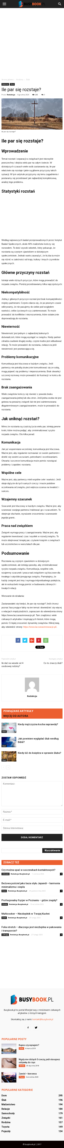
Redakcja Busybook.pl (20, 874)
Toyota (5, 1126)
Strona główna (7, 79)
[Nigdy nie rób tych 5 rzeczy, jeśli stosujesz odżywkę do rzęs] (8, 1063)
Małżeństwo (8, 1104)
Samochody (8, 1113)
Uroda (4, 904)
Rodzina (5, 84)
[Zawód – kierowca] (8, 1077)
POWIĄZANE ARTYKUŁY (18, 711)
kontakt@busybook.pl (42, 1019)
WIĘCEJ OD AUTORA (15, 716)
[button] (60, 4)
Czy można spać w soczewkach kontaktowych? (28, 869)
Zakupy (5, 935)
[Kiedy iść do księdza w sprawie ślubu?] (8, 756)
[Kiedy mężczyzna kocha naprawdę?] (8, 728)
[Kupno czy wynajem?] (8, 1049)
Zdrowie (5, 874)
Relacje (5, 1109)
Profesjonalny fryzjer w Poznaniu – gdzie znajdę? (29, 900)
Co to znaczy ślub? (53, 663)
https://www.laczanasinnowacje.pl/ (39, 627)
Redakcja (11, 94)
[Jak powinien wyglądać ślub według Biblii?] (8, 742)
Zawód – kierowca (28, 1074)
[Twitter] (36, 1028)
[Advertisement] (32, 43)
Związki (5, 1117)
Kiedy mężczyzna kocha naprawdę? (38, 724)
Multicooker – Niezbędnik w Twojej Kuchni (25, 913)
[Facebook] (28, 1028)
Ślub (12, 84)
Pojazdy (5, 1131)
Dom (4, 891)
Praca (22, 1077)
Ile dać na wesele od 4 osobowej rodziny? (12, 665)
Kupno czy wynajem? (29, 1045)
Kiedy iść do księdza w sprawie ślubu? (39, 752)
